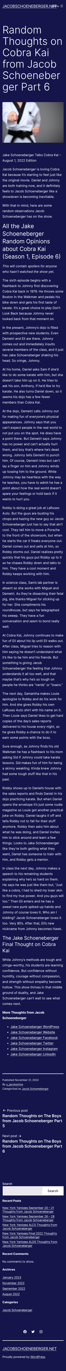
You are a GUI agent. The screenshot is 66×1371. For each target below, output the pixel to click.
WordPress (37, 1357)
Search (7, 1183)
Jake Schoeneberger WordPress (34, 1027)
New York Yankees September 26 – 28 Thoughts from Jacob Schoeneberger (28, 1218)
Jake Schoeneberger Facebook (34, 1038)
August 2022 (11, 1294)
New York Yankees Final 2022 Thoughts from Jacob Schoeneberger (29, 1235)
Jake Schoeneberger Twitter (32, 1043)
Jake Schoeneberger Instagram (34, 1049)
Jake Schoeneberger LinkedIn (33, 1054)
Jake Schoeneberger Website (32, 1032)
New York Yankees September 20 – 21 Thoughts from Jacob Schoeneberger (28, 1209)
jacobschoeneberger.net (29, 6)
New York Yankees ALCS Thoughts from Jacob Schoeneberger (29, 1226)
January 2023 (11, 1277)
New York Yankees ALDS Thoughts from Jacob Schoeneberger (29, 1243)
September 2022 (13, 1288)
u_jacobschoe (14, 1084)
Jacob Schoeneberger (35, 1088)
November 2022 (13, 1283)
